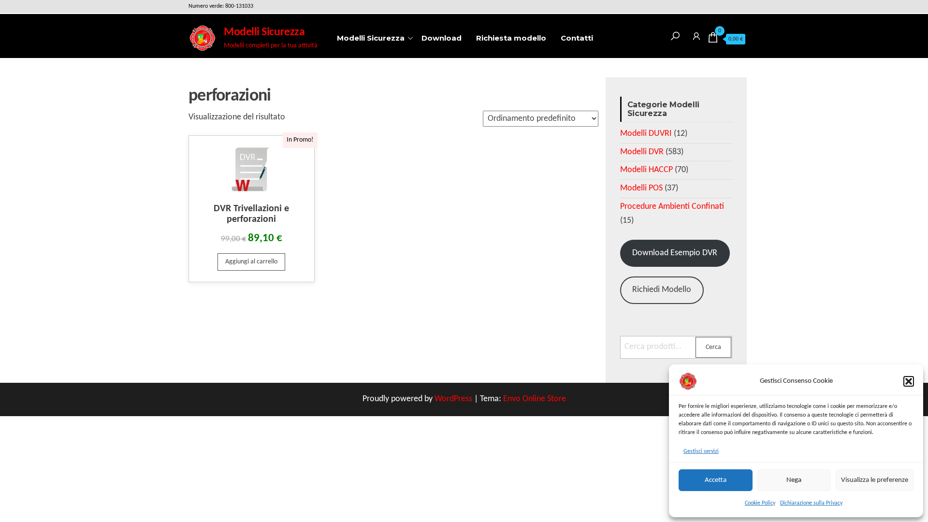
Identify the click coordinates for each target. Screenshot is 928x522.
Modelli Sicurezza (264, 32)
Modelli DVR (642, 152)
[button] (909, 381)
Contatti (577, 38)
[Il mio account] (696, 34)
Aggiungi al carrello (251, 261)
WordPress (453, 399)
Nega (793, 480)
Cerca (713, 347)
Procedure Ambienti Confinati (672, 206)
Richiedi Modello (661, 289)
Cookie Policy (760, 503)
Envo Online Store (534, 399)
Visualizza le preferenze (874, 480)
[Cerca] (675, 34)
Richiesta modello (511, 38)
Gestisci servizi (701, 451)
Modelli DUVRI (646, 133)
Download (441, 38)
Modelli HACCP (646, 169)
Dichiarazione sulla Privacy (811, 503)
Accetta (715, 480)
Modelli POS (641, 188)
